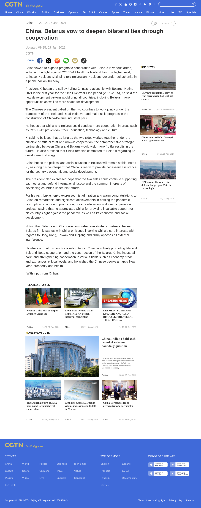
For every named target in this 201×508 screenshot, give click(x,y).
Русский (105, 478)
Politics (45, 12)
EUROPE (10, 485)
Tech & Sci (89, 12)
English (104, 464)
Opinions (73, 12)
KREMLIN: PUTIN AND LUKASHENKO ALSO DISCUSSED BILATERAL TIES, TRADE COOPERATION (118, 315)
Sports (115, 12)
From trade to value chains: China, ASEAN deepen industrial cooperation (79, 313)
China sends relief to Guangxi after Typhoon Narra (157, 139)
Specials (191, 12)
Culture (103, 12)
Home (8, 12)
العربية (125, 471)
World (30, 12)
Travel (126, 12)
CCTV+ (104, 485)
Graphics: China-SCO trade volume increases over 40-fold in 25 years (80, 405)
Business (59, 12)
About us (190, 501)
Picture (150, 12)
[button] (29, 396)
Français (105, 471)
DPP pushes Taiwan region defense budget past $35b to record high (156, 185)
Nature (138, 12)
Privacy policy (175, 501)
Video (162, 12)
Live (172, 12)
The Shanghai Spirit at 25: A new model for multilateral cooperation (42, 405)
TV (180, 12)
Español (126, 464)
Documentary (129, 478)
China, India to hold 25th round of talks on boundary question (119, 342)
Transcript (79, 478)
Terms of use (145, 501)
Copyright (160, 501)
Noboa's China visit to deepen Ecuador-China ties (42, 312)
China (19, 12)
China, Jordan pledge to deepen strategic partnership (118, 404)
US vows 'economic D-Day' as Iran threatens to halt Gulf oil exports (157, 95)
